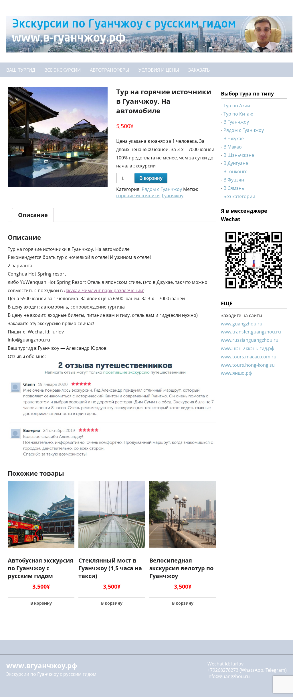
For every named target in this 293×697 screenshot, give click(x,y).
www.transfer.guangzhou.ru (251, 332)
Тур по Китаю (238, 114)
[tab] (33, 215)
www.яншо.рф (236, 373)
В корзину (151, 178)
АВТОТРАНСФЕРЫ (109, 70)
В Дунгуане (235, 163)
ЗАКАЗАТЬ (199, 70)
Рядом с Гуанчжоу (162, 189)
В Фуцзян (233, 180)
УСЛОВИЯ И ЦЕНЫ (158, 70)
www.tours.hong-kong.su (248, 365)
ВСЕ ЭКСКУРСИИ (62, 70)
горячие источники (138, 195)
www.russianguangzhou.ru (249, 340)
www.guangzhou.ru (241, 324)
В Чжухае (233, 138)
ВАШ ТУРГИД (20, 70)
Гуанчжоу (172, 195)
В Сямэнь (233, 188)
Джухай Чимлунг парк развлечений (103, 290)
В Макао (232, 147)
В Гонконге (235, 171)
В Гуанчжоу (236, 122)
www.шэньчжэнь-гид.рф (247, 348)
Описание (33, 215)
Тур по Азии (236, 105)
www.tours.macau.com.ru (248, 357)
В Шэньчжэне (238, 155)
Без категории (239, 196)
